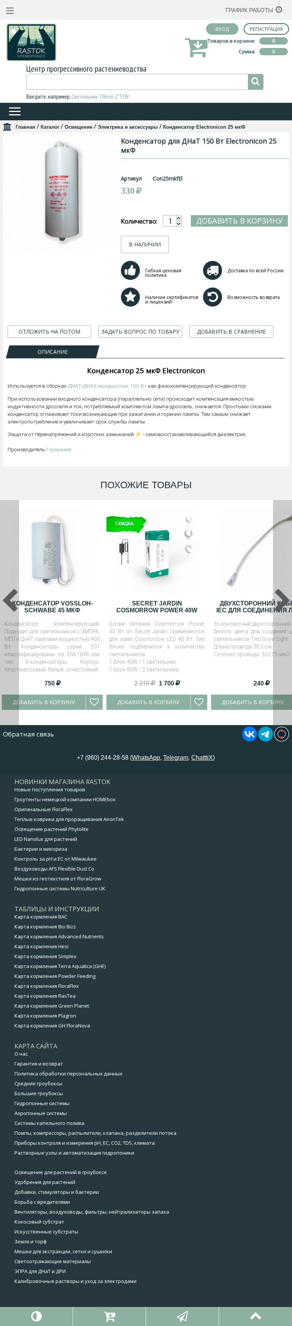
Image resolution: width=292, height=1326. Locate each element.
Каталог (50, 127)
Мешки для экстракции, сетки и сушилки (63, 1251)
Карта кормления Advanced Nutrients (59, 936)
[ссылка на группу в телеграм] (265, 739)
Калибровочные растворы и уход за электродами (75, 1281)
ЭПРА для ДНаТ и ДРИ (40, 1271)
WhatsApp (146, 757)
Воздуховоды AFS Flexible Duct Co (54, 868)
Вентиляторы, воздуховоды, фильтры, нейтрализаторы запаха (91, 1211)
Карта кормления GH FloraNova (52, 1025)
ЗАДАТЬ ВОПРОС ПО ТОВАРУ (140, 331)
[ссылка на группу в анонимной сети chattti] (281, 739)
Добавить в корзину (239, 221)
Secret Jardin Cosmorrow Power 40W (156, 606)
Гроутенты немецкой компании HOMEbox (65, 799)
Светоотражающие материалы (52, 1261)
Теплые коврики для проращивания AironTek (69, 819)
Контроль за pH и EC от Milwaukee (55, 858)
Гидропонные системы (42, 1103)
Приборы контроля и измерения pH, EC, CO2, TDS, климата (84, 1142)
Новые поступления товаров (49, 789)
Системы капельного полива (49, 1123)
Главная (25, 127)
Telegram (175, 757)
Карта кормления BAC (40, 916)
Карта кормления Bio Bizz (45, 926)
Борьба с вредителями (42, 1201)
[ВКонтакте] (249, 739)
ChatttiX (202, 757)
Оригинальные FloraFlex (43, 809)
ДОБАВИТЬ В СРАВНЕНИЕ (231, 331)
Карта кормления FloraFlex (46, 986)
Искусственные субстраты (46, 1231)
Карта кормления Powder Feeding (54, 976)
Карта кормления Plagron (45, 1015)
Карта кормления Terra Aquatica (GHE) (60, 966)
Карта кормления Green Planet (51, 1005)
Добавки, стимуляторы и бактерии (56, 1192)
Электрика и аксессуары (128, 127)
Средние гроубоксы (38, 1083)
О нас (21, 1053)
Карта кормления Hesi (41, 946)
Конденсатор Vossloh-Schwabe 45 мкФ (52, 606)
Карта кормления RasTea (45, 995)
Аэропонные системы (40, 1113)
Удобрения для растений (44, 1182)
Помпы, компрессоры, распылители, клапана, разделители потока (95, 1132)
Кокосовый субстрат (39, 1221)
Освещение (78, 127)
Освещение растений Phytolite (51, 829)
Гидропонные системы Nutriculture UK (59, 888)
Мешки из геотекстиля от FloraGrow (57, 878)
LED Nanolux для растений (45, 839)
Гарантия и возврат (38, 1063)
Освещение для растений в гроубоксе (60, 1172)
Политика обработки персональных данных (68, 1073)
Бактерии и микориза (40, 848)
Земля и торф (30, 1241)
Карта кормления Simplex (45, 956)
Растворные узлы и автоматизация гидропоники (74, 1152)
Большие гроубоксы (38, 1093)
